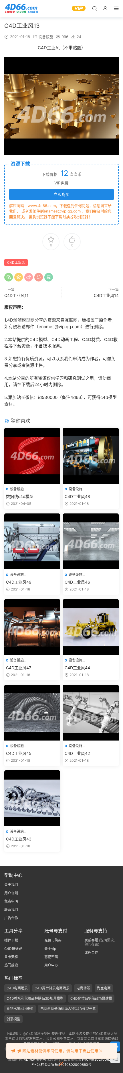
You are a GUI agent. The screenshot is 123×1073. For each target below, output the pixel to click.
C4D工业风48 (77, 496)
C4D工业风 (16, 262)
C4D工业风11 (16, 295)
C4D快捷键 (13, 948)
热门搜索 (11, 965)
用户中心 (51, 965)
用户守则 (11, 893)
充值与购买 (52, 940)
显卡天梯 (11, 957)
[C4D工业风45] (32, 713)
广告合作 (11, 918)
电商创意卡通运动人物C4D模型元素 (68, 1009)
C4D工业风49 (18, 582)
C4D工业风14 (106, 295)
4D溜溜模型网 (35, 1059)
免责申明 (11, 901)
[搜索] (94, 8)
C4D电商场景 (17, 988)
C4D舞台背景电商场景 (52, 988)
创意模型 (13, 1019)
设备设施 (45, 36)
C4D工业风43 (18, 838)
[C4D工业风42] (91, 713)
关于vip (50, 948)
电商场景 (83, 988)
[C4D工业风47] (32, 627)
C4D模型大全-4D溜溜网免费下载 (21, 8)
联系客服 (91, 940)
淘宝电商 (104, 988)
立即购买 (61, 194)
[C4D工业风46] (91, 541)
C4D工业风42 (77, 753)
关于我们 (11, 885)
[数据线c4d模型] (32, 456)
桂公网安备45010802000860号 (66, 1064)
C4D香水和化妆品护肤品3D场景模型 (35, 998)
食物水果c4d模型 (20, 1009)
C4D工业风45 (18, 753)
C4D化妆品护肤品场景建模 (91, 998)
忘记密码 (51, 957)
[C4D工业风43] (32, 798)
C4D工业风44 (77, 667)
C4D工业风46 (77, 582)
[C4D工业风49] (32, 541)
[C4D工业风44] (91, 627)
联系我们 (11, 909)
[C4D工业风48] (91, 456)
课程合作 (91, 952)
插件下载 (11, 940)
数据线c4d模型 (19, 496)
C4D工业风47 (18, 667)
